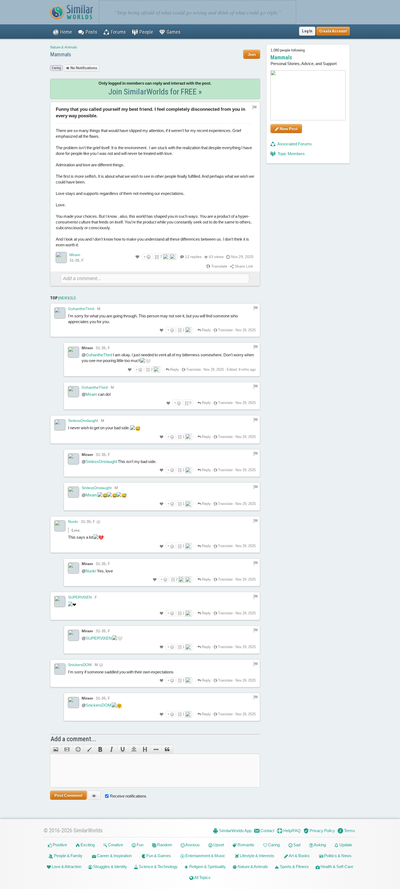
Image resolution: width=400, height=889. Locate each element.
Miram (74, 255)
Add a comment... (73, 739)
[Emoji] (78, 749)
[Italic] (111, 749)
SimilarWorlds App (234, 830)
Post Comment (68, 795)
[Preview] (94, 795)
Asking (319, 844)
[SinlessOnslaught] (59, 424)
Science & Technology (158, 866)
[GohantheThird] (59, 313)
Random (164, 844)
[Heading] (144, 749)
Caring (273, 844)
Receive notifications (128, 796)
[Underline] (122, 749)
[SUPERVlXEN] (59, 601)
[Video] (66, 749)
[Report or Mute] (254, 107)
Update (345, 844)
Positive (59, 844)
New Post (288, 128)
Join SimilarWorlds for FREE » (155, 91)
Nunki (73, 521)
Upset (218, 844)
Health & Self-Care (336, 866)
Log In (307, 31)
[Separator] (156, 749)
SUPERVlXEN (80, 597)
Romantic (246, 844)
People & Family (67, 855)
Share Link (243, 266)
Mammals (60, 54)
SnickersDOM (80, 665)
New (63, 298)
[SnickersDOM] (59, 669)
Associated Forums (294, 144)
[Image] (55, 749)
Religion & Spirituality (207, 866)
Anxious (192, 844)
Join (252, 54)
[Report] (255, 308)
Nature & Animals (63, 47)
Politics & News (337, 855)
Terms (349, 830)
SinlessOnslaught (83, 420)
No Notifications (83, 68)
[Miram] (61, 257)
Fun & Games (158, 855)
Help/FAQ (291, 830)
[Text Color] (89, 749)
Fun (139, 844)
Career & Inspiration (114, 855)
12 (193, 257)
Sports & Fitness (294, 866)
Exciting (87, 844)
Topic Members (291, 153)
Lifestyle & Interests (256, 855)
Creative (115, 844)
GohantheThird (81, 308)
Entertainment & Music (204, 855)
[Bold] (100, 749)
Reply (206, 330)
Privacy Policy (322, 830)
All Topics (202, 877)
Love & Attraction (66, 866)
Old (72, 298)
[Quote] (167, 749)
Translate (218, 266)
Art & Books (299, 855)
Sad (296, 844)
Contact (267, 830)
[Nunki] (59, 525)
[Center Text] (133, 749)
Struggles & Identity (109, 866)
